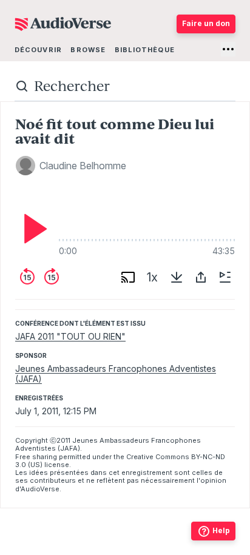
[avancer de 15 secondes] (51, 277)
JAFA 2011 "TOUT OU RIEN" (70, 336)
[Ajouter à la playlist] (225, 277)
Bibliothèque (145, 49)
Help (221, 530)
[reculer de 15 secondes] (27, 277)
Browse (88, 49)
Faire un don (206, 23)
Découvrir (38, 49)
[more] (228, 49)
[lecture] (32, 229)
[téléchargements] (176, 277)
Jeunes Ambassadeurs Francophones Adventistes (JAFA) (115, 373)
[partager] (201, 277)
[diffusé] (128, 277)
